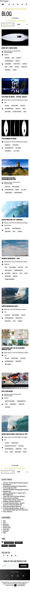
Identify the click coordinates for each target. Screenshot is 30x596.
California (7, 58)
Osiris (24, 111)
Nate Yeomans (8, 364)
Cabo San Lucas (8, 270)
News (4, 521)
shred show (24, 67)
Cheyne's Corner (7, 528)
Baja (6, 267)
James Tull (15, 273)
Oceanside (24, 64)
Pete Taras (23, 189)
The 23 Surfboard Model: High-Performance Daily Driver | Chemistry (15, 510)
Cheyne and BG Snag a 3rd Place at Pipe (14, 434)
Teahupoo (20, 231)
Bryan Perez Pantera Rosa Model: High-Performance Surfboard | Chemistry (12, 505)
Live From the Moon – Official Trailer (14, 97)
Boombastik (7, 145)
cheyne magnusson (9, 108)
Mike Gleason (12, 545)
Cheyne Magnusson (9, 61)
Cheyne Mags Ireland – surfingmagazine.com (9, 178)
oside (6, 67)
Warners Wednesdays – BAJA (11, 258)
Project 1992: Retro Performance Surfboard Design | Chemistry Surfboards (14, 497)
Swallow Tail (21, 404)
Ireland (17, 189)
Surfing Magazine (18, 192)
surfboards (7, 70)
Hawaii (11, 452)
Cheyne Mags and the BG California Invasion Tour (13, 348)
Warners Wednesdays (9, 279)
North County (17, 64)
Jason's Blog (6, 529)
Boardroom (6, 54)
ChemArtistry (6, 264)
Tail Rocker (7, 407)
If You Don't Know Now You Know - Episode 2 (13, 508)
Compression (18, 449)
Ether (6, 404)
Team (5, 102)
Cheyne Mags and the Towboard (12, 219)
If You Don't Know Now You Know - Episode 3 (13, 503)
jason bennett (8, 151)
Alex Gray (7, 105)
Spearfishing (8, 276)
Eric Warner (18, 148)
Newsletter (6, 531)
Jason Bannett (8, 64)
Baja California (12, 267)
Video (4, 533)
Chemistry (18, 58)
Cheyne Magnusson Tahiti (10, 306)
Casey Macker (15, 145)
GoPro (24, 108)
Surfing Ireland (8, 192)
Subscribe (24, 566)
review (11, 67)
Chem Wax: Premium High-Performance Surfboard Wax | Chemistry (15, 483)
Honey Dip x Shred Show (9, 48)
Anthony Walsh (14, 105)
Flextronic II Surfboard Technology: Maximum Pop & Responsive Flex (15, 490)
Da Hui (25, 449)
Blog (8, 9)
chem (13, 58)
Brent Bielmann (15, 186)
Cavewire (12, 585)
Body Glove (7, 186)
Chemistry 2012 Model (10, 401)
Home (4, 9)
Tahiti (14, 231)
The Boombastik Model (9, 138)
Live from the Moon (17, 111)
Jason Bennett (13, 404)
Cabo (26, 267)
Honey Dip (18, 61)
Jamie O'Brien (7, 111)
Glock (6, 452)
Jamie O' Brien (18, 452)
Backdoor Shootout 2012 (10, 446)
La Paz (21, 273)
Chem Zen (23, 315)
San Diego (17, 67)
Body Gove (22, 105)
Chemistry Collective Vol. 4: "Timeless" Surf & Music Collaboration (14, 494)
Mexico (26, 273)
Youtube (14, 70)
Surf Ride (15, 276)
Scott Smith (16, 151)
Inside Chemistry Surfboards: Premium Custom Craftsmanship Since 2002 (14, 487)
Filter (18, 24)
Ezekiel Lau (18, 108)
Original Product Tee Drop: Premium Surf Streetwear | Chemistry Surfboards (13, 500)
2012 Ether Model (7, 391)
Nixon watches (19, 318)
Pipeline (24, 452)
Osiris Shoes (8, 321)
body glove (7, 315)
